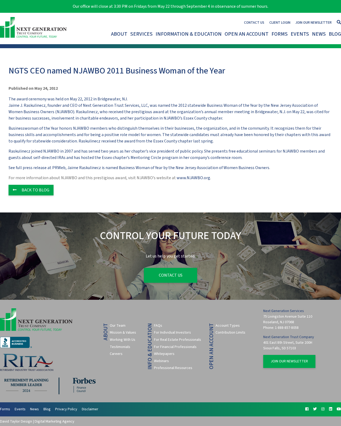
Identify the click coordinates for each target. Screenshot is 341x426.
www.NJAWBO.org (193, 178)
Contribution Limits (230, 332)
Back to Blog (35, 190)
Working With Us (122, 339)
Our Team (117, 325)
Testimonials (120, 347)
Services (141, 34)
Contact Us (254, 22)
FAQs (158, 325)
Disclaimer (90, 409)
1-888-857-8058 (287, 327)
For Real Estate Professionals (177, 339)
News (319, 34)
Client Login (279, 22)
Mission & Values (123, 332)
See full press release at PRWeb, (38, 168)
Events (300, 34)
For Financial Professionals (175, 347)
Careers (116, 354)
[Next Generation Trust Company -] (34, 28)
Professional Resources (173, 368)
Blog (335, 34)
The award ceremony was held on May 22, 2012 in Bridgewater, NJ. (169, 128)
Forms (279, 34)
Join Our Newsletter (313, 22)
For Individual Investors (172, 332)
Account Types (228, 325)
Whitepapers (164, 354)
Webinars (161, 361)
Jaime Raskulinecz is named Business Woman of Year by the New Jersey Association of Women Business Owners (168, 168)
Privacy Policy (66, 409)
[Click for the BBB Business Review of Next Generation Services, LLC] (16, 347)
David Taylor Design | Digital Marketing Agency (37, 421)
